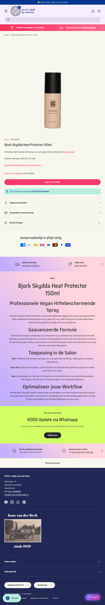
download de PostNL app (82, 452)
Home (6, 35)
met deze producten (30, 266)
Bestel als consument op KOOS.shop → (23, 165)
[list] (52, 87)
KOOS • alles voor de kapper (20, 594)
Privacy (55, 598)
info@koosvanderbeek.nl (16, 495)
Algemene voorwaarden (39, 598)
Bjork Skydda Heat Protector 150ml (24, 35)
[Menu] (6, 11)
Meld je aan (52, 435)
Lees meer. (69, 152)
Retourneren (21, 598)
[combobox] (52, 19)
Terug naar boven (52, 463)
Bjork (6, 140)
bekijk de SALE (81, 266)
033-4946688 (14, 491)
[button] (99, 11)
